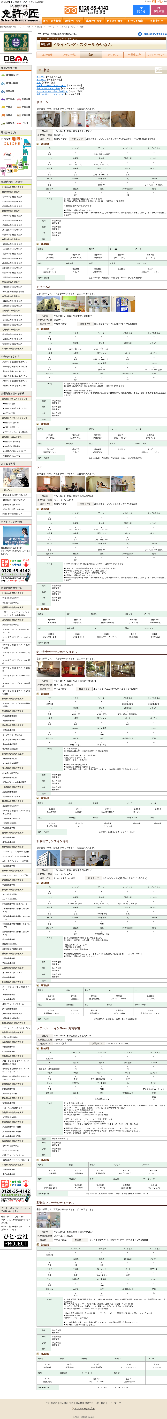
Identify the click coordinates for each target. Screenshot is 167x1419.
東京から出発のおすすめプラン (15, 362)
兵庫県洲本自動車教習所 (12, 1013)
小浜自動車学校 (8, 866)
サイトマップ (114, 1403)
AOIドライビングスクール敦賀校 (15, 861)
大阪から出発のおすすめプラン (15, 376)
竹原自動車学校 (8, 1051)
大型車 (9, 115)
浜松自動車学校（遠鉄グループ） (15, 904)
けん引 (25, 123)
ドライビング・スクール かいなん (61, 27)
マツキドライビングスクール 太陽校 (16, 653)
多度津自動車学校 (9, 1093)
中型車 (9, 107)
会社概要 (100, 1403)
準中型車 (10, 99)
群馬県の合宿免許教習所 (12, 225)
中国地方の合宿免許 (11, 296)
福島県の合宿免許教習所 (12, 206)
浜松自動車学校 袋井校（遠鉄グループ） (16, 917)
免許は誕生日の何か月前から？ (15, 495)
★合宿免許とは (8, 404)
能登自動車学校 (8, 842)
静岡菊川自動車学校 (10, 944)
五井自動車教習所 (9, 792)
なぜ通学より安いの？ (11, 505)
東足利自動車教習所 (10, 749)
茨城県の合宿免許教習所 (12, 216)
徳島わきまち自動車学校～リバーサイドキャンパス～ (15, 1070)
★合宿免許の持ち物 (10, 423)
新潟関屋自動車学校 (10, 806)
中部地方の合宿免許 (11, 239)
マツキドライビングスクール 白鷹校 (16, 669)
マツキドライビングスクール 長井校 (16, 677)
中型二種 (26, 107)
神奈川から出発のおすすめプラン (15, 367)
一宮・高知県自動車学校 (12, 1108)
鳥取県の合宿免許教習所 (12, 301)
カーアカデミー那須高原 (12, 735)
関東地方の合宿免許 (11, 211)
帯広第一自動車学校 (10, 603)
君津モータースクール (11, 796)
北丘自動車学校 (8, 1174)
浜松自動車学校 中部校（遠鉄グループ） (16, 925)
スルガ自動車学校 (9, 894)
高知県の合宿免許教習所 (12, 325)
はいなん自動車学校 (10, 899)
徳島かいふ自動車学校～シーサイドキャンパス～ (15, 1077)
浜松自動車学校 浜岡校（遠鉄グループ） (16, 910)
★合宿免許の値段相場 (11, 442)
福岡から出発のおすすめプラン (15, 386)
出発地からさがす (10, 356)
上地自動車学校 (8, 958)
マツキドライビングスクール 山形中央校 (16, 646)
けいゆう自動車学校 (10, 1146)
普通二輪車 (12, 82)
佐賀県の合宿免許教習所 (12, 334)
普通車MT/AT (13, 74)
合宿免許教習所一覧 (11, 588)
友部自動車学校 (8, 721)
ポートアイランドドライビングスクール (15, 988)
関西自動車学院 (8, 1089)
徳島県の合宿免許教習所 (12, 315)
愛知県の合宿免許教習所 (12, 273)
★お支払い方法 (8, 413)
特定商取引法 (66, 1403)
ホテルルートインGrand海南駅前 (52, 91)
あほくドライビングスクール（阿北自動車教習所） (15, 1062)
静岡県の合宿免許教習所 (12, 268)
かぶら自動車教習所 (10, 763)
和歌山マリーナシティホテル (50, 94)
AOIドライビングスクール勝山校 (15, 856)
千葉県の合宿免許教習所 (12, 235)
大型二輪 (10, 91)
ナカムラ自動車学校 (10, 1150)
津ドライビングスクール (12, 973)
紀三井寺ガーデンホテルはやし (51, 85)
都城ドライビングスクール (13, 1155)
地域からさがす (9, 132)
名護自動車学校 (8, 1169)
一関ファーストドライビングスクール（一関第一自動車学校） (15, 613)
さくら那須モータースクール (14, 740)
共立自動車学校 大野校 (11, 1131)
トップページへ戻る (84, 1408)
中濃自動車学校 (8, 885)
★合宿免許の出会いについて (14, 451)
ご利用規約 (51, 1403)
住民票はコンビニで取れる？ (14, 500)
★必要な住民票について (12, 427)
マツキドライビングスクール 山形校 (16, 661)
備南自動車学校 (8, 1047)
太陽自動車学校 (8, 837)
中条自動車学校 (8, 828)
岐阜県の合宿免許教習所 (12, 263)
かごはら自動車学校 (10, 773)
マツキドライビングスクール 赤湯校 (16, 684)
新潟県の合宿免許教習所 (12, 244)
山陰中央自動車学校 (10, 1037)
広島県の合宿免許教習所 (12, 306)
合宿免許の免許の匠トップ (11, 27)
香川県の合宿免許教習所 (12, 320)
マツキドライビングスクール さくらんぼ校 (16, 630)
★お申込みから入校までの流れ (15, 408)
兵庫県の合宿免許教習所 (12, 287)
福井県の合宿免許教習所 (12, 254)
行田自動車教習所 (9, 777)
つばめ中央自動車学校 (11, 818)
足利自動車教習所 (9, 744)
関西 (28, 27)
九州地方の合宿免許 (11, 329)
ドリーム (41, 76)
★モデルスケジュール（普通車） (15, 432)
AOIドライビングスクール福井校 (15, 852)
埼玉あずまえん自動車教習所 (14, 782)
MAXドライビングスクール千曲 (15, 875)
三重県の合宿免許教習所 (12, 277)
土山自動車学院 (8, 999)
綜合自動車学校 (8, 939)
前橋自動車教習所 (9, 758)
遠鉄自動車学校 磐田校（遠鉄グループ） (16, 933)
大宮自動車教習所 (9, 716)
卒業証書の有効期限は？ (12, 514)
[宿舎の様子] (48, 119)
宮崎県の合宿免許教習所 (12, 344)
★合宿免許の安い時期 (11, 456)
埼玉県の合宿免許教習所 (12, 230)
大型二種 (26, 115)
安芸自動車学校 (8, 1103)
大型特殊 (10, 123)
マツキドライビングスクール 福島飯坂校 (16, 704)
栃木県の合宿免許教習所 (12, 220)
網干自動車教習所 (9, 1009)
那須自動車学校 (8, 730)
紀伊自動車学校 (8, 977)
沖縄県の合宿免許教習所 (12, 348)
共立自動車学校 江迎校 (11, 1136)
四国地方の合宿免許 (11, 310)
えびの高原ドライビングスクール (15, 1160)
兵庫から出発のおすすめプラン (15, 381)
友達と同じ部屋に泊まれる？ (14, 509)
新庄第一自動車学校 (10, 625)
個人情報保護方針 (85, 1403)
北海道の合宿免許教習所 (12, 187)
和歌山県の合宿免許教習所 (13, 292)
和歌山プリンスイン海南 (48, 88)
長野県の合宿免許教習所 (12, 258)
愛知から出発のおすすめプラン (15, 371)
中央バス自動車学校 (10, 598)
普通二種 (26, 99)
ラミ (39, 82)
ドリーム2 (41, 79)
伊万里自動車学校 (9, 1117)
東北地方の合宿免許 (11, 192)
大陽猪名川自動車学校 (11, 1018)
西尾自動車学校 (8, 963)
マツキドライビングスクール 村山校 (16, 638)
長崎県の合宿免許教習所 (12, 339)
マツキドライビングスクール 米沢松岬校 (16, 692)
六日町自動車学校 (9, 823)
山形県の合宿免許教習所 (12, 201)
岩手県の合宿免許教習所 (12, 197)
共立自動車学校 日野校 (11, 1127)
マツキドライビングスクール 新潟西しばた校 (16, 812)
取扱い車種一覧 (9, 67)
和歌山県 (38, 27)
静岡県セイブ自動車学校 (12, 949)
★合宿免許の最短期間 (11, 446)
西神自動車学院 (8, 994)
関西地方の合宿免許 (11, 282)
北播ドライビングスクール (13, 1004)
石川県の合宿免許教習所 (12, 249)
